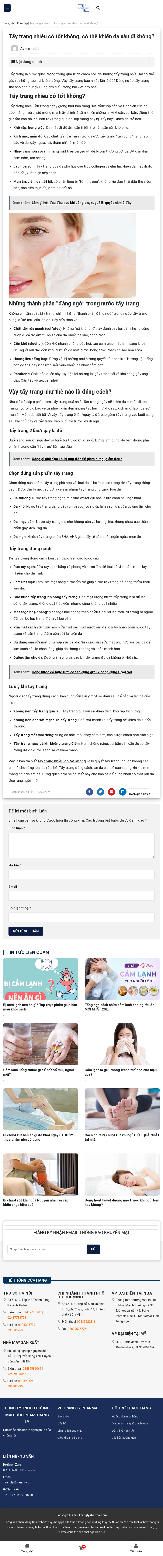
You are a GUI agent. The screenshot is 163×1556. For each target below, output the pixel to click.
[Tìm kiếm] (98, 8)
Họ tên (14, 865)
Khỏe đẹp (22, 23)
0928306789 (26, 1324)
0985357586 (15, 1330)
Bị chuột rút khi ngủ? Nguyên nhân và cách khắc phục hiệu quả (36, 1202)
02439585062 (16, 1374)
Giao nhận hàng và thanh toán (130, 1423)
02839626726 (77, 1329)
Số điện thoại (19, 908)
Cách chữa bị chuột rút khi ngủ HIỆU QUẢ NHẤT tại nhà (122, 1137)
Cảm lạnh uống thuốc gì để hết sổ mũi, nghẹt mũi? (38, 1072)
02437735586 (32, 1312)
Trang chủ (9, 23)
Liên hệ (62, 1423)
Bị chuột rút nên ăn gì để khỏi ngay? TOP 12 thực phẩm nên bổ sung (38, 1137)
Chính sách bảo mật (70, 1430)
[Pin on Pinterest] (111, 792)
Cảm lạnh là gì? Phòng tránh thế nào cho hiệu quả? (121, 1072)
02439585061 (32, 1368)
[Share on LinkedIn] (122, 792)
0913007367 (15, 1386)
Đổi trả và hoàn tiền (123, 1430)
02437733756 (16, 1317)
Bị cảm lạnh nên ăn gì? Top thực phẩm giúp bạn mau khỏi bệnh (40, 1007)
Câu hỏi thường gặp (124, 1437)
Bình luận (16, 828)
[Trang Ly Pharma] (83, 8)
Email (12, 887)
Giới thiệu (63, 1416)
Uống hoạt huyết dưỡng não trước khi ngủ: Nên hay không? (122, 1202)
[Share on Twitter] (100, 792)
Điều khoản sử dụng (70, 1437)
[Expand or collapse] (149, 62)
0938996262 (26, 1381)
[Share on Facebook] (89, 792)
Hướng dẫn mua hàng (125, 1416)
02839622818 (86, 1321)
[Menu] (7, 8)
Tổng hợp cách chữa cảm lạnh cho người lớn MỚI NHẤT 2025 (119, 1007)
